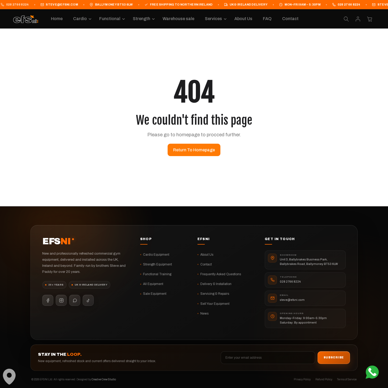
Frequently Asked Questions (220, 274)
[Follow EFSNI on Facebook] (47, 300)
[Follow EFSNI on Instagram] (61, 300)
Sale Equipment (154, 294)
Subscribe (334, 357)
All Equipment (153, 284)
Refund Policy (323, 379)
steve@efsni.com (62, 4)
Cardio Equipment (156, 254)
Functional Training (157, 274)
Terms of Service (347, 379)
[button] (81, 19)
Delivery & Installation (215, 284)
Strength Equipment (157, 264)
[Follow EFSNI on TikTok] (88, 300)
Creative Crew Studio (104, 379)
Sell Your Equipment (214, 303)
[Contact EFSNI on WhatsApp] (74, 300)
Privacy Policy (302, 379)
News (204, 313)
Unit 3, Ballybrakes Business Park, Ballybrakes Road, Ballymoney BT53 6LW (309, 261)
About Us (206, 254)
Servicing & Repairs (214, 294)
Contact (206, 264)
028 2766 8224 (349, 4)
